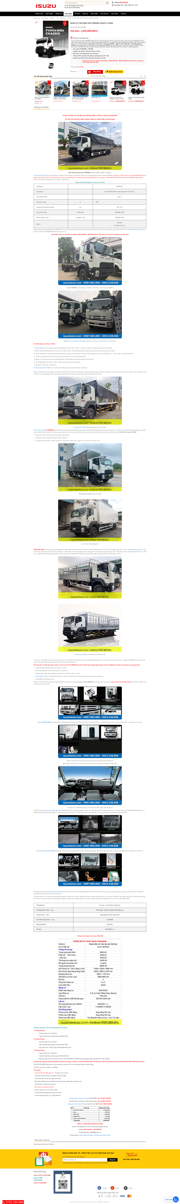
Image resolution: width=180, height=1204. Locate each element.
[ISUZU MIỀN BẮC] (46, 5)
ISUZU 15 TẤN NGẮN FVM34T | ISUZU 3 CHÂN (60, 98)
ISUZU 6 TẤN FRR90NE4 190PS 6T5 (135, 82)
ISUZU (52, 18)
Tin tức (77, 13)
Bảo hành (94, 13)
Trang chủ (37, 18)
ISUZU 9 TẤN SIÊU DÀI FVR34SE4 (116, 82)
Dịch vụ (85, 13)
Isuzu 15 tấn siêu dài (77, 41)
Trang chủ (39, 13)
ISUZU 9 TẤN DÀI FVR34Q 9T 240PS (99, 98)
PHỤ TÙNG (114, 13)
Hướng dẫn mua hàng (98, 76)
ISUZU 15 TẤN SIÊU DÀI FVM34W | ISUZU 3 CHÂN (82, 18)
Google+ (117, 1188)
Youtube (130, 1188)
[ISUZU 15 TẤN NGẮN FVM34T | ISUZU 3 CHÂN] (62, 88)
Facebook (104, 1188)
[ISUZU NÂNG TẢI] (43, 88)
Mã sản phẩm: (74, 27)
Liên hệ (123, 13)
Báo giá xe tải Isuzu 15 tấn (76, 1104)
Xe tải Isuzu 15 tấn (39, 175)
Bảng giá (59, 13)
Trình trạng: (73, 67)
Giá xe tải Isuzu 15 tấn (43, 367)
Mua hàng (97, 71)
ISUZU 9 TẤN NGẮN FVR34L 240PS (80, 98)
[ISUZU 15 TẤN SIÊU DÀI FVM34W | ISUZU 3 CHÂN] (51, 41)
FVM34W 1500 (89, 41)
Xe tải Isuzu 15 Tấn (40, 430)
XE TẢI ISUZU (61, 18)
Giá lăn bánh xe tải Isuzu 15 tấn (79, 1098)
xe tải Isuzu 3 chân (77, 341)
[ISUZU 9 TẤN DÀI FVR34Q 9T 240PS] (99, 88)
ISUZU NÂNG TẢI (40, 97)
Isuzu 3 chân (98, 41)
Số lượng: (73, 71)
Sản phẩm (68, 13)
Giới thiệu (49, 13)
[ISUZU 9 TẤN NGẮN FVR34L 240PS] (81, 88)
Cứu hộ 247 (104, 13)
